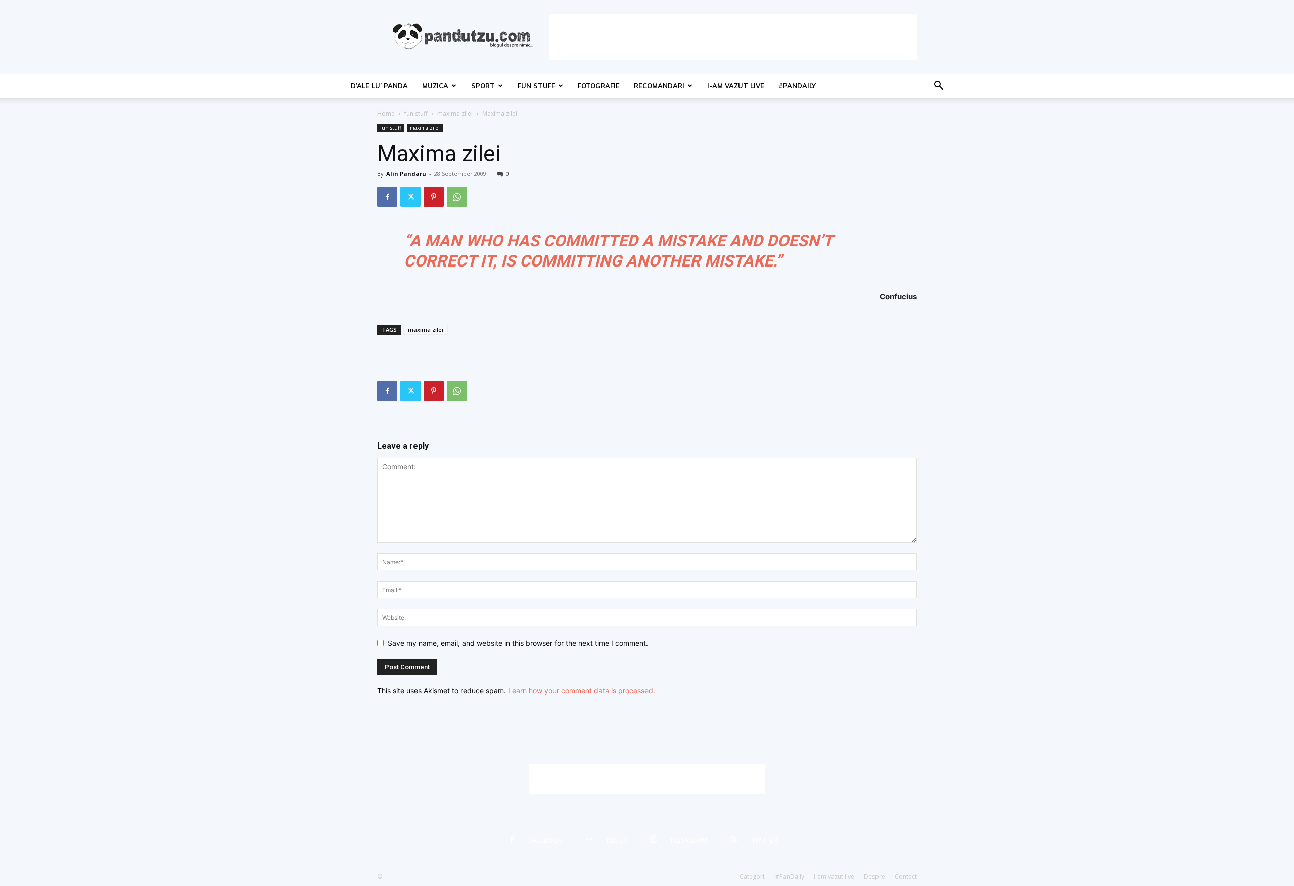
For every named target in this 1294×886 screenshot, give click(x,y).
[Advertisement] (733, 37)
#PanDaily (797, 86)
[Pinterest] (434, 197)
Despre (874, 876)
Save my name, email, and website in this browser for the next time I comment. (518, 643)
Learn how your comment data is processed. (581, 690)
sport (483, 86)
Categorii (753, 876)
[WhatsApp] (457, 197)
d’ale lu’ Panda (379, 86)
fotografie (599, 86)
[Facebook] (387, 197)
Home (386, 113)
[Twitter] (410, 197)
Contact (906, 876)
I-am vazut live (735, 86)
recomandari (659, 86)
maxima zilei (455, 113)
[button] (938, 87)
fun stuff (536, 86)
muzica (435, 86)
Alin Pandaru (406, 174)
